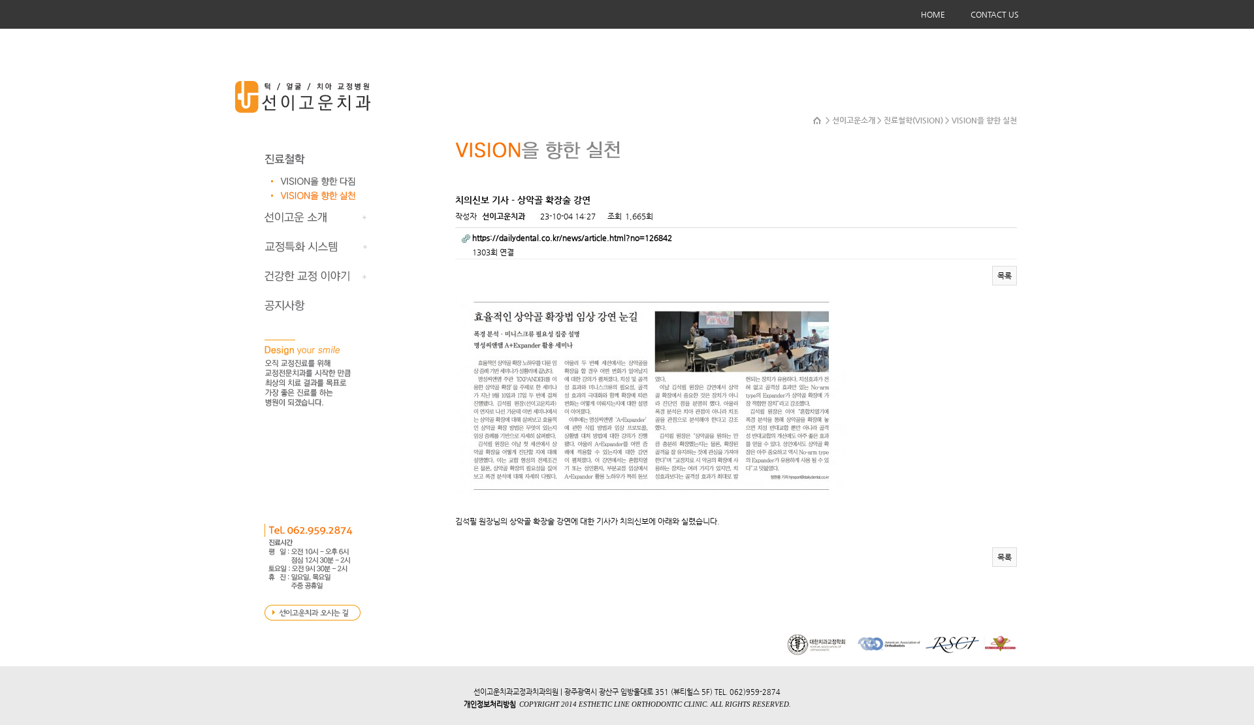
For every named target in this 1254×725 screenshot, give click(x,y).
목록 (1004, 275)
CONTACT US (995, 14)
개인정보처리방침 (490, 704)
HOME (933, 14)
